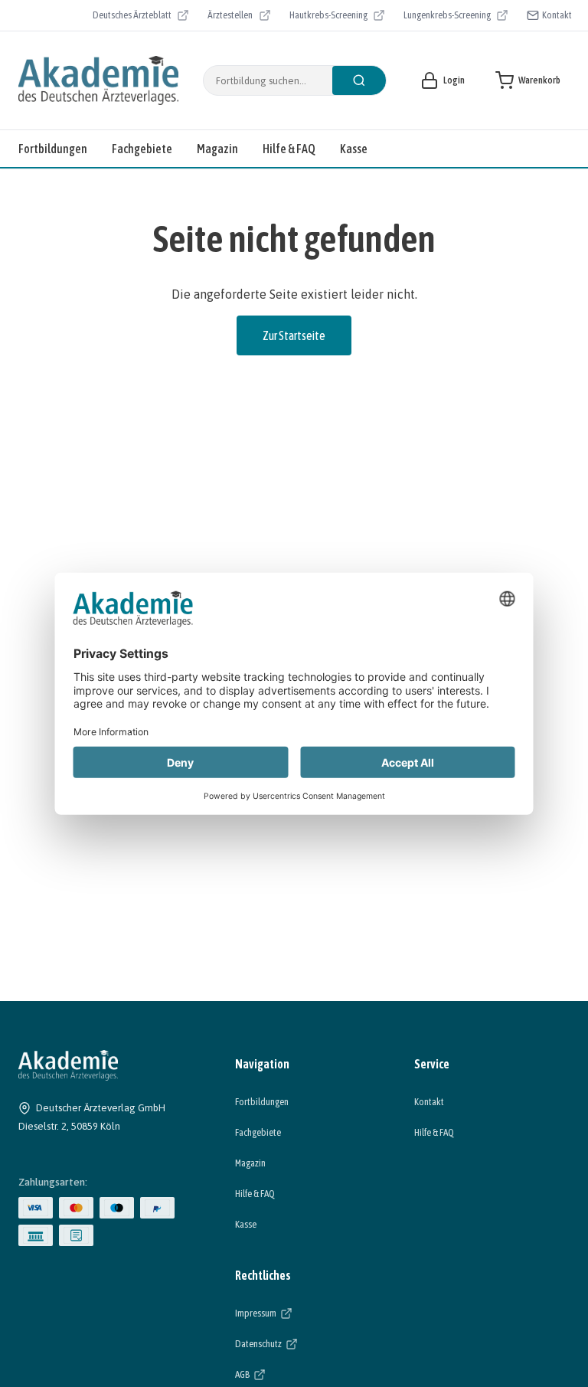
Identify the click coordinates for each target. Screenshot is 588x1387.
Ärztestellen (238, 17)
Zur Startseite (294, 335)
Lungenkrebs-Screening (447, 17)
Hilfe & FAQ (289, 148)
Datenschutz (305, 1343)
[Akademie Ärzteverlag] (98, 80)
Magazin (217, 148)
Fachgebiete (142, 148)
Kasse (354, 148)
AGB (289, 1374)
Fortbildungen (52, 148)
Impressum (303, 1313)
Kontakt (557, 15)
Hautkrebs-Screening (328, 17)
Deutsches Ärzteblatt (132, 17)
